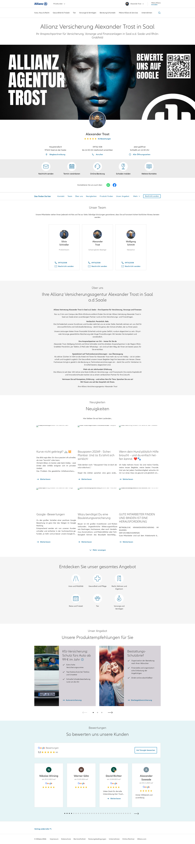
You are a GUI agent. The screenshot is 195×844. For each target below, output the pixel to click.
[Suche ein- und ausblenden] (159, 12)
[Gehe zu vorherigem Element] (58, 813)
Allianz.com (141, 839)
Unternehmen (114, 839)
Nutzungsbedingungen (97, 839)
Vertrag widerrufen (41, 829)
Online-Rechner (128, 839)
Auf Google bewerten (145, 750)
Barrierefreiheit (80, 839)
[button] (97, 119)
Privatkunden (58, 4)
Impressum (54, 839)
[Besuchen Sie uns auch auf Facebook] (114, 185)
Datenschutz (66, 839)
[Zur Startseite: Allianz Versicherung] (40, 4)
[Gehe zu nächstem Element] (137, 813)
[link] (97, 168)
